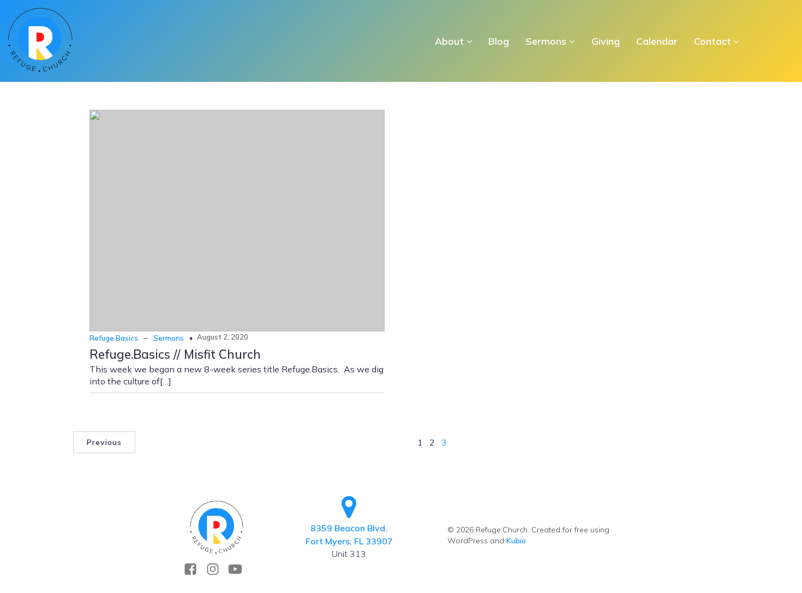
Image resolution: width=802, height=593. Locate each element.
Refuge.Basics (113, 338)
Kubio (516, 540)
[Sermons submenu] (572, 41)
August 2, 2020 (222, 337)
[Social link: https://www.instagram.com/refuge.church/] (217, 569)
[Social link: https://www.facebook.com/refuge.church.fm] (194, 569)
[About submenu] (469, 41)
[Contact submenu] (736, 41)
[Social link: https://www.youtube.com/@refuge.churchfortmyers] (239, 569)
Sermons (168, 338)
